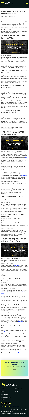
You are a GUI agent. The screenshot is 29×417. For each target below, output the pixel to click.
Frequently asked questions (6, 398)
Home (2, 388)
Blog (16, 391)
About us (3, 391)
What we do (18, 388)
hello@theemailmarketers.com (10, 406)
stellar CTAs (4, 331)
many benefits (17, 265)
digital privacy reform (6, 190)
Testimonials (4, 394)
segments (20, 321)
